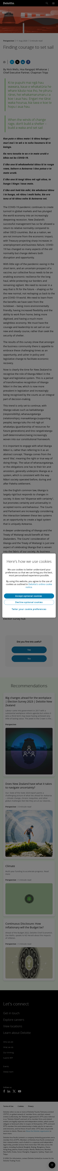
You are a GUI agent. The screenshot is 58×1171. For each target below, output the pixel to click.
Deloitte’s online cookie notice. (39, 586)
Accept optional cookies (29, 595)
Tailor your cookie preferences (29, 609)
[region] (29, 585)
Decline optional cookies (29, 602)
